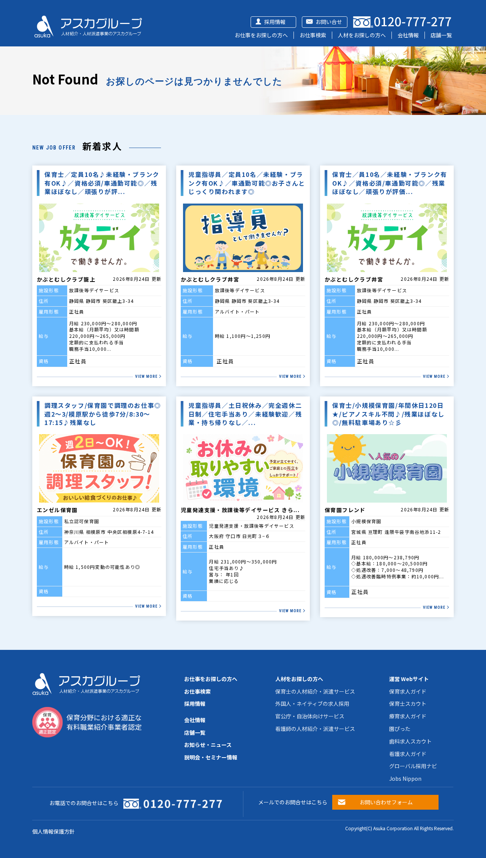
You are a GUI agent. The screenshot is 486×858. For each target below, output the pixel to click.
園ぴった (399, 728)
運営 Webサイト (409, 679)
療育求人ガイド (407, 716)
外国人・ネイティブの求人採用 (312, 703)
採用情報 (275, 21)
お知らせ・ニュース (208, 744)
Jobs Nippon (405, 778)
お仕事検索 (313, 35)
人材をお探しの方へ (362, 35)
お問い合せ (329, 21)
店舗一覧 (441, 35)
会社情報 (408, 35)
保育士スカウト (407, 703)
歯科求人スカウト (410, 741)
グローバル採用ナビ (413, 766)
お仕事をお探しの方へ (261, 35)
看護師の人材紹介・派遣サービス (315, 728)
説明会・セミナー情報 (210, 757)
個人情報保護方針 (53, 831)
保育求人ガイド (407, 691)
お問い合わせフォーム (386, 802)
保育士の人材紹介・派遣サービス (315, 691)
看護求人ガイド (407, 754)
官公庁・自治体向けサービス (309, 716)
